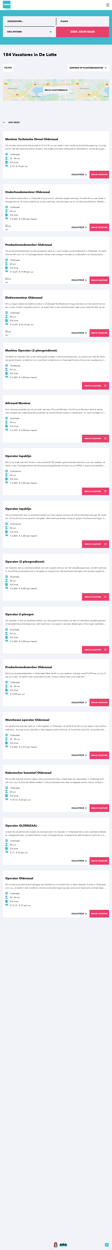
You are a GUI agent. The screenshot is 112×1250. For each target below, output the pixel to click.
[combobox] (82, 21)
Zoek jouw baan (82, 32)
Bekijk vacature (99, 174)
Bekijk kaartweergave (56, 90)
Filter (8, 67)
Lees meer (14, 122)
